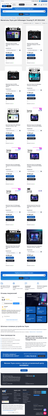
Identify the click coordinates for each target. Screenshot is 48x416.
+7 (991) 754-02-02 (35, 1)
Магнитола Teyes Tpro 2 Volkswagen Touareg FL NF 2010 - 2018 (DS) (34, 247)
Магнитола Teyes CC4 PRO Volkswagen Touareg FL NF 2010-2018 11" (12, 85)
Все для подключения (26, 394)
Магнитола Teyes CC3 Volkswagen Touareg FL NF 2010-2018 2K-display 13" (13, 165)
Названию (37, 23)
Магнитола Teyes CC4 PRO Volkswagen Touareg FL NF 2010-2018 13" (33, 44)
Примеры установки (17, 398)
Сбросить (27, 14)
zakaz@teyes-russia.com (29, 383)
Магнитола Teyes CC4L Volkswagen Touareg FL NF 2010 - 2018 (13, 126)
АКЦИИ (15, 392)
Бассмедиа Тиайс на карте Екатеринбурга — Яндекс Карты (12, 321)
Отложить (6, 61)
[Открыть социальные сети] (45, 413)
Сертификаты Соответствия (16, 400)
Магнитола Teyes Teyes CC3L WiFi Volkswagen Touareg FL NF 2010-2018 (13, 247)
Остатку (44, 23)
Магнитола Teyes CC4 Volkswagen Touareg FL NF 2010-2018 (34, 85)
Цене (30, 23)
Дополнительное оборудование (26, 399)
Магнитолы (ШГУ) (26, 391)
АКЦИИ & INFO (17, 390)
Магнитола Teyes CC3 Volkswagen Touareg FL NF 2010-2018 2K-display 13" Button (34, 165)
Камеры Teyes (25, 393)
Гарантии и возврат (17, 395)
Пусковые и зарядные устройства (27, 402)
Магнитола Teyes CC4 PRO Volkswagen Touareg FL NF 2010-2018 (12, 44)
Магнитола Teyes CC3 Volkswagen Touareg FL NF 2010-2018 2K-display (34, 126)
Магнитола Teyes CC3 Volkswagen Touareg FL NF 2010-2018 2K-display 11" (13, 206)
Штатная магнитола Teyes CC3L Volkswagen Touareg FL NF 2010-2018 (33, 206)
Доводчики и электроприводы (26, 397)
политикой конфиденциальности (8, 410)
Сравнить (6, 60)
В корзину (9, 55)
